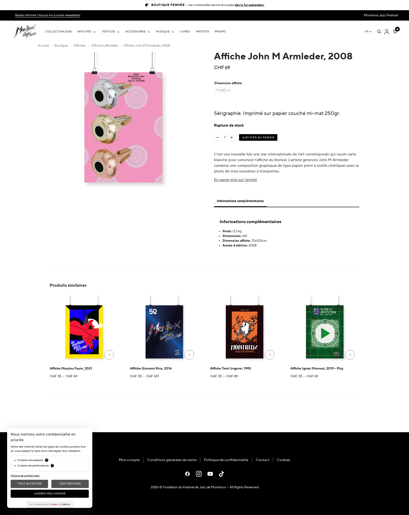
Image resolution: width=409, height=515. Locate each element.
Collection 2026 (58, 31)
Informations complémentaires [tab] (240, 201)
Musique (163, 31)
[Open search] (379, 31)
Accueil (43, 46)
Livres (185, 31)
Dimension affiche (228, 83)
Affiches (84, 31)
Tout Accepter (29, 483)
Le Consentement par (50, 504)
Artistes (202, 31)
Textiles (108, 31)
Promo (220, 31)
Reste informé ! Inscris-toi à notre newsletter (47, 15)
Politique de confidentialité (226, 460)
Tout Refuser (70, 483)
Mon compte (129, 460)
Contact (262, 460)
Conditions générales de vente (171, 460)
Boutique (61, 46)
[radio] (223, 90)
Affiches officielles (104, 46)
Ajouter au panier (258, 137)
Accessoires (135, 31)
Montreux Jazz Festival (381, 15)
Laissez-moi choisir (49, 493)
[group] (123, 123)
